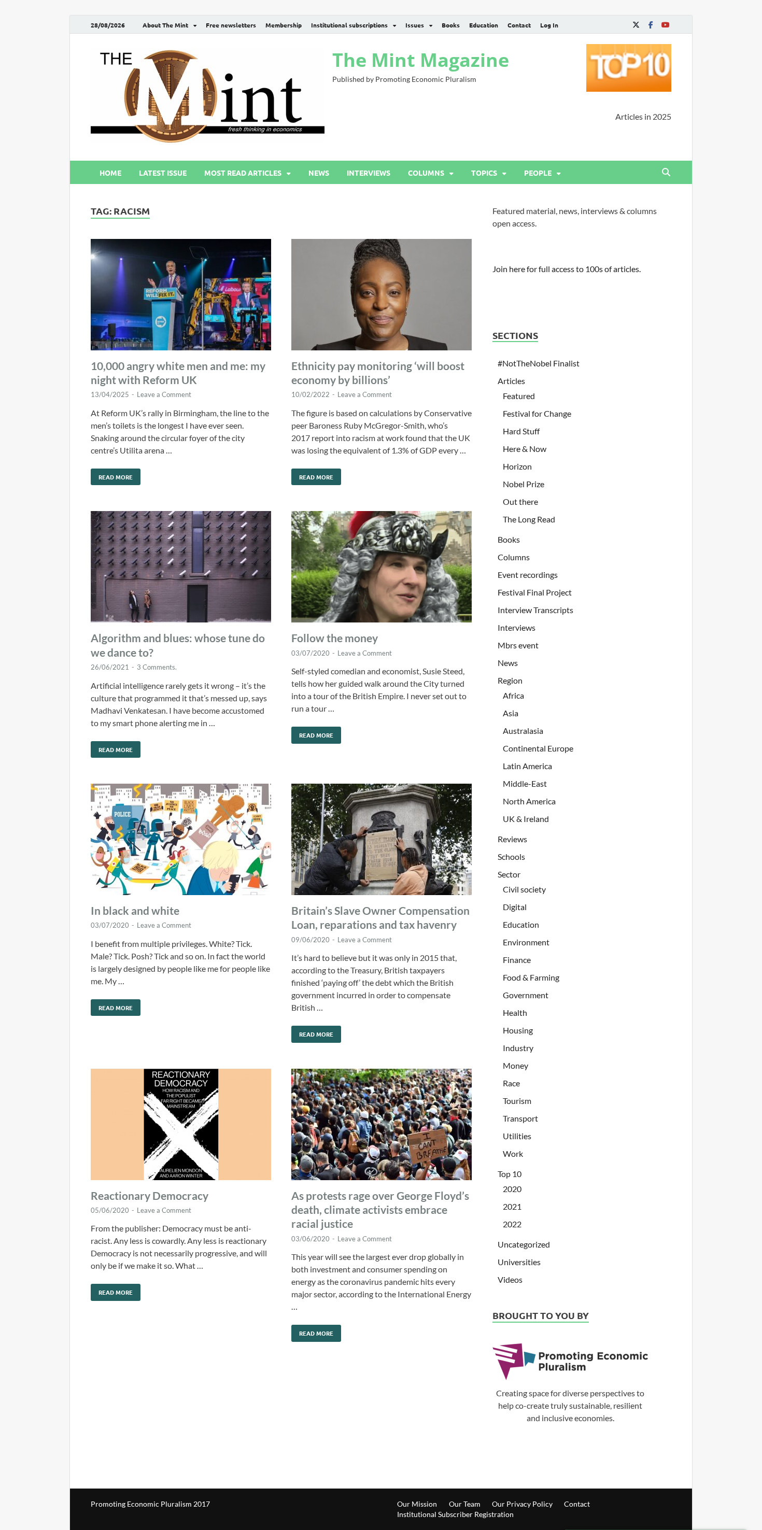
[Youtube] (665, 25)
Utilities (517, 1136)
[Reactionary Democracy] (181, 1126)
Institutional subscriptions (349, 25)
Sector (509, 874)
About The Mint (165, 25)
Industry (518, 1048)
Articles (511, 381)
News (318, 172)
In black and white (135, 910)
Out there (520, 501)
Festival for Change (537, 413)
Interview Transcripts (535, 610)
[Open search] (666, 173)
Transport (520, 1118)
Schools (511, 856)
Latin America (527, 766)
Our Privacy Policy (522, 1503)
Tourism (517, 1101)
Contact (519, 25)
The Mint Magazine (420, 60)
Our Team (465, 1503)
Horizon (517, 466)
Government (525, 995)
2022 (512, 1224)
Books (451, 25)
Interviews (368, 172)
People (538, 172)
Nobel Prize (523, 484)
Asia (510, 713)
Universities (519, 1262)
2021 (512, 1206)
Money (515, 1065)
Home (110, 172)
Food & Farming (531, 977)
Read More (112, 475)
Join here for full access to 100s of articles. (566, 269)
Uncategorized (524, 1244)
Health (515, 1012)
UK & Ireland (526, 819)
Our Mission (417, 1503)
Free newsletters (231, 25)
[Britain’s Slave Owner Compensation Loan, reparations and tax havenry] (381, 841)
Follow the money (334, 637)
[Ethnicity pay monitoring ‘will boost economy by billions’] (381, 296)
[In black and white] (181, 841)
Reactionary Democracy (149, 1195)
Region (510, 680)
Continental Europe (538, 748)
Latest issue (163, 172)
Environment (526, 942)
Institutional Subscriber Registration (455, 1514)
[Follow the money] (381, 568)
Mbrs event (518, 645)
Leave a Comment (164, 394)
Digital (515, 907)
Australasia (523, 730)
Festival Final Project (535, 592)
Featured (519, 396)
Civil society (524, 889)
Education (483, 25)
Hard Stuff (521, 431)
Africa (513, 695)
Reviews (512, 839)
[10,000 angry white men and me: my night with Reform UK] (181, 296)
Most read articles (242, 172)
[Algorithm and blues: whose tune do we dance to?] (181, 568)
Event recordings (528, 574)
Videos (510, 1279)
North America (529, 801)
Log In (549, 25)
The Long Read (529, 519)
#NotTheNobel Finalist (539, 363)
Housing (518, 1030)
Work (513, 1153)
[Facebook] (650, 25)
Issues (414, 25)
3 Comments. (157, 667)
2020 (512, 1189)
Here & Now (524, 449)
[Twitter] (636, 25)
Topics (484, 172)
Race (511, 1083)
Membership (283, 25)
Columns (426, 172)
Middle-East (525, 783)
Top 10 (509, 1174)
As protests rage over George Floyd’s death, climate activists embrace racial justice (380, 1209)
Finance (517, 960)
